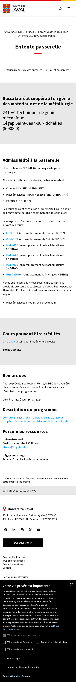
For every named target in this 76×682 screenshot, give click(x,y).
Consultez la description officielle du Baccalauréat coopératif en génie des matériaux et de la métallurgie (35, 419)
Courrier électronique (14, 557)
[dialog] (38, 631)
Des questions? (23, 542)
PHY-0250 (12, 274)
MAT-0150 (12, 245)
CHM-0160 (12, 239)
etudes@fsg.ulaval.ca (15, 447)
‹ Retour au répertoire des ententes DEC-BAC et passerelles (36, 70)
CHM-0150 (12, 233)
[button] (16, 676)
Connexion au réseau (13, 564)
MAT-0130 (12, 265)
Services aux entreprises (15, 577)
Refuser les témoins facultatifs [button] (23, 666)
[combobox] (71, 584)
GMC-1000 (9, 341)
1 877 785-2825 (49, 519)
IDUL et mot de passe (14, 560)
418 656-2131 (21, 519)
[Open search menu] (60, 9)
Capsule (7, 567)
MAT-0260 (12, 255)
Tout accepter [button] (14, 658)
